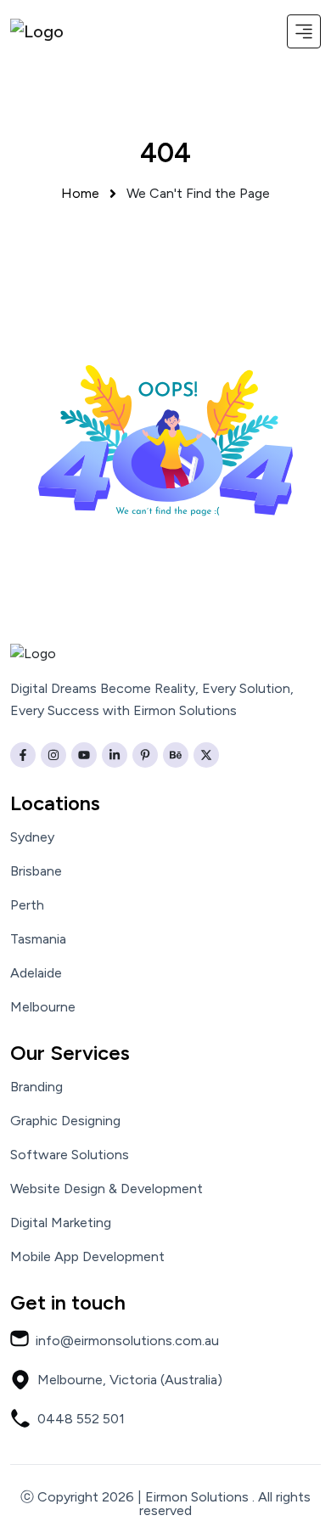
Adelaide (36, 973)
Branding (36, 1087)
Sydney (32, 837)
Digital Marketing (60, 1223)
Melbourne (43, 1007)
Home (80, 193)
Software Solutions (69, 1155)
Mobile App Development (87, 1257)
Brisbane (36, 871)
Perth (27, 905)
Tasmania (38, 939)
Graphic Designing (65, 1121)
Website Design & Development (106, 1189)
